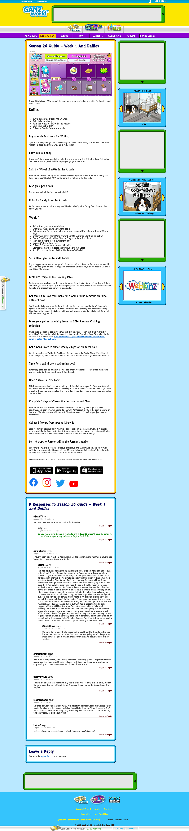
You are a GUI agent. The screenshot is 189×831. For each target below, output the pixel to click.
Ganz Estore (42, 1)
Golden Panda (144, 124)
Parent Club (114, 28)
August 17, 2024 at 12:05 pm (45, 553)
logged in (45, 756)
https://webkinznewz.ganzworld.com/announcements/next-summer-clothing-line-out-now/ (67, 337)
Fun (81, 35)
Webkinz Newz (93, 28)
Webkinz (97, 809)
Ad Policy (96, 820)
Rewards (74, 28)
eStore (64, 35)
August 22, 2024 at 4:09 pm (49, 530)
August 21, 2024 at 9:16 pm (49, 567)
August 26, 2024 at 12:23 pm (53, 628)
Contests (98, 35)
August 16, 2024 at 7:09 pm (45, 702)
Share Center (147, 35)
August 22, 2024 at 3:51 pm (45, 519)
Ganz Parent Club (101, 814)
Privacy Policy (73, 820)
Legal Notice (61, 820)
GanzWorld (108, 809)
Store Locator (144, 302)
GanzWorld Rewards (83, 809)
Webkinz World (27, 1)
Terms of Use (86, 820)
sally (33, 51)
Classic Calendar (144, 213)
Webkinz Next (47, 35)
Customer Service (121, 820)
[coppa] (33, 486)
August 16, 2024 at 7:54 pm (45, 679)
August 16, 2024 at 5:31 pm (45, 727)
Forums (131, 35)
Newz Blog (31, 35)
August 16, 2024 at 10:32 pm (45, 656)
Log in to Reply (105, 525)
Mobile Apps (114, 35)
